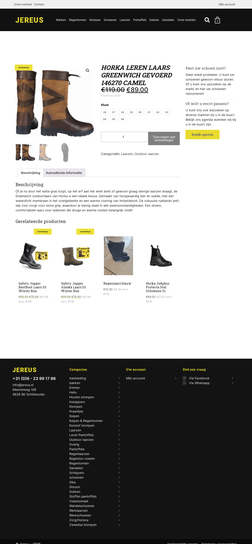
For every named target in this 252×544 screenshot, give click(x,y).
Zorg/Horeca (78, 520)
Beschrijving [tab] (30, 173)
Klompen (95, 19)
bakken (74, 383)
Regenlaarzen (79, 454)
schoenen (76, 477)
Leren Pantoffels (81, 435)
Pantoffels (139, 19)
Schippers (76, 473)
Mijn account (227, 4)
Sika (72, 482)
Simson (74, 487)
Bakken (61, 19)
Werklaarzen (78, 510)
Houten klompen (81, 397)
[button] (87, 70)
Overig (74, 444)
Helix (73, 392)
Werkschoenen (80, 515)
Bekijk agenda (202, 134)
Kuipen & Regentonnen (86, 421)
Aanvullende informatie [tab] (64, 173)
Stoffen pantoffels (82, 496)
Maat (105, 105)
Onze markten (23, 4)
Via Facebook (199, 378)
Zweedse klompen (82, 525)
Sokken (154, 19)
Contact (39, 4)
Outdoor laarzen (147, 154)
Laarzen (125, 19)
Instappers (77, 402)
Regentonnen (77, 19)
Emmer (74, 388)
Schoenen (110, 19)
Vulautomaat (78, 501)
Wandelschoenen (81, 506)
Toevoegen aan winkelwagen (164, 138)
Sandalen (168, 19)
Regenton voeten (82, 458)
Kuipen (74, 416)
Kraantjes (76, 411)
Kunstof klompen (81, 425)
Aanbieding (77, 378)
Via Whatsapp (199, 383)
